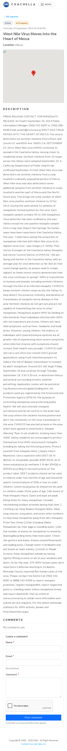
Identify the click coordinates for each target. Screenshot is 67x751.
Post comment (34, 717)
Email (10, 656)
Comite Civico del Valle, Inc (33, 744)
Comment (12, 674)
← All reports (10, 16)
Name (10, 642)
